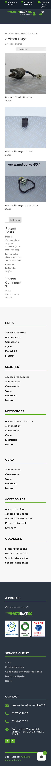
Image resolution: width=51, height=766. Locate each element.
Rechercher (15, 220)
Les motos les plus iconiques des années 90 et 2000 (13, 257)
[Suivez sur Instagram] (13, 741)
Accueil (8, 33)
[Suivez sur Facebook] (7, 741)
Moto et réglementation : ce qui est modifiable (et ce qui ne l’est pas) (12, 243)
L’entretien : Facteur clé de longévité (11, 267)
